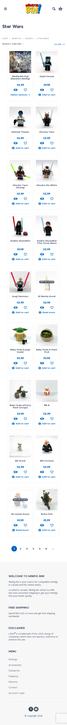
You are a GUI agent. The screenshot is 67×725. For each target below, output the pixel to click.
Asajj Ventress (20, 296)
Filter (58, 44)
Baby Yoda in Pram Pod (46, 350)
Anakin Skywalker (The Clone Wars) (47, 241)
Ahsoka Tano (46, 132)
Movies (29, 38)
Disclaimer (14, 670)
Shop (5, 38)
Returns (13, 681)
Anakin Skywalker (20, 240)
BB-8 (47, 405)
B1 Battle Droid (46, 296)
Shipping (13, 676)
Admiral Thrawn (20, 132)
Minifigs (17, 38)
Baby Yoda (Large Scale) (20, 350)
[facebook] (31, 709)
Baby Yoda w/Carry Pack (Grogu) (20, 406)
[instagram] (36, 709)
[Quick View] (16, 89)
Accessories (15, 665)
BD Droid (20, 461)
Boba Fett (47, 514)
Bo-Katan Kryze (20, 514)
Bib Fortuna (47, 461)
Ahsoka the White (46, 185)
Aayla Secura (47, 76)
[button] (5, 9)
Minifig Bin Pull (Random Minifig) (20, 77)
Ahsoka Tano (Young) (20, 186)
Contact (13, 687)
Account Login (17, 693)
